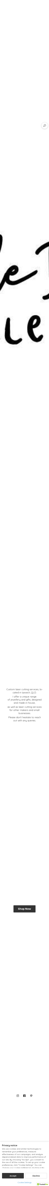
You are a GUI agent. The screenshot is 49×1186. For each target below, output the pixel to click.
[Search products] (44, 125)
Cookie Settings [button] (25, 1182)
